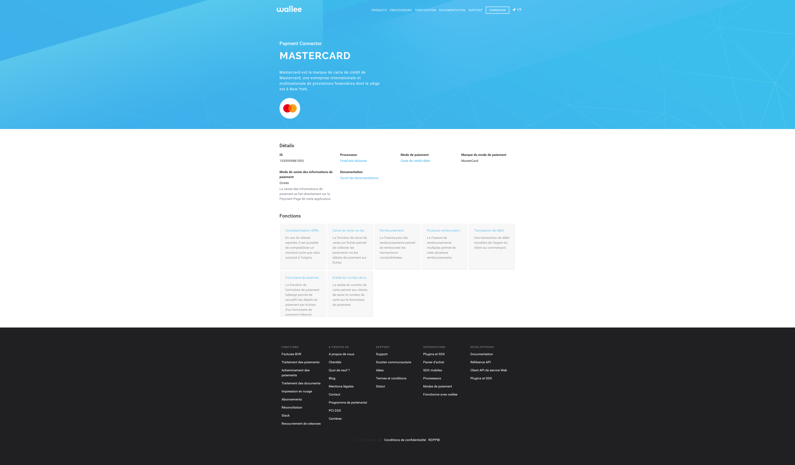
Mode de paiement (415, 155)
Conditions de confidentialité (405, 440)
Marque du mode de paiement (483, 155)
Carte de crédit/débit (415, 161)
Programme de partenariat (348, 402)
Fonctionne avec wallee (440, 394)
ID (281, 155)
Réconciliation (292, 407)
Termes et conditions (391, 378)
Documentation (452, 10)
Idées (380, 370)
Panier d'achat (433, 362)
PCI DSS (335, 410)
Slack (286, 415)
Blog (332, 378)
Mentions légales (341, 386)
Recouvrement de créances (301, 424)
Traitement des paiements (300, 362)
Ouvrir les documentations (359, 178)
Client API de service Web (488, 370)
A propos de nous (341, 354)
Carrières (335, 419)
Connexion (497, 10)
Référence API (480, 362)
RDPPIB (434, 440)
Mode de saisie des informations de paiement (306, 174)
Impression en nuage (297, 391)
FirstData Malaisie (353, 161)
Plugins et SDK (434, 354)
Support (476, 10)
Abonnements (292, 399)
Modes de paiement (437, 386)
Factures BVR (291, 354)
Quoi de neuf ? (339, 370)
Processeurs (401, 10)
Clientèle (335, 362)
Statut (380, 386)
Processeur (348, 155)
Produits (379, 10)
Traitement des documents (301, 383)
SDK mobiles (432, 370)
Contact (334, 394)
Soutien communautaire (393, 362)
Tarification (425, 10)
